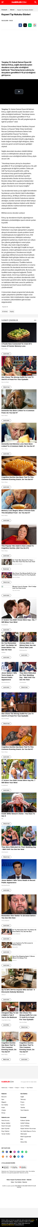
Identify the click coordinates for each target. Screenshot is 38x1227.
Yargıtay (12, 311)
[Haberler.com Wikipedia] (6, 1156)
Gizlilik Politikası (24, 1123)
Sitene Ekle (23, 1142)
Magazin (3, 1102)
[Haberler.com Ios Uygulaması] (5, 1167)
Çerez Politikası (24, 1126)
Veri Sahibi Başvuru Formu (28, 1131)
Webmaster (23, 1134)
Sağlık (22, 1096)
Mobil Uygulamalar (25, 1136)
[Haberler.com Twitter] (10, 1152)
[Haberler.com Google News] (2, 1152)
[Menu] (2, 2)
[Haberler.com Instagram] (14, 1152)
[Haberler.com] (7, 1082)
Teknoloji (23, 1099)
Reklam (11, 1087)
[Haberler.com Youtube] (10, 1156)
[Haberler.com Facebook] (6, 1152)
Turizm (22, 1105)
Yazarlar (22, 1107)
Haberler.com (5, 1117)
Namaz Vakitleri (5, 1123)
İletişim (17, 1087)
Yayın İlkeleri (30, 1087)
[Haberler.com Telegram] (18, 1156)
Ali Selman (5, 311)
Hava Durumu (5, 1120)
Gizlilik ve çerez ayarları (8, 1186)
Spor (2, 1099)
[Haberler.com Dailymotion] (22, 1156)
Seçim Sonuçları (6, 1126)
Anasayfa (4, 9)
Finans (22, 1102)
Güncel (12, 9)
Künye (22, 1087)
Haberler (4, 1093)
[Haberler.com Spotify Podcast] (26, 1152)
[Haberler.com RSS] (2, 1156)
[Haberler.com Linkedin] (18, 1152)
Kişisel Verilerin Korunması (28, 1128)
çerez (32, 1220)
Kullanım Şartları (25, 1120)
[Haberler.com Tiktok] (14, 1156)
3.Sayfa (3, 1110)
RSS (21, 1139)
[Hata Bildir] (18, 1186)
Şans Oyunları (5, 1128)
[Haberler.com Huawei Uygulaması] (23, 1167)
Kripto (3, 1107)
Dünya (3, 1113)
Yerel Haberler (24, 1110)
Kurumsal (23, 1117)
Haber (12, 1182)
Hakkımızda (4, 1087)
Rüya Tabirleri (5, 1131)
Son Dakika (4, 1105)
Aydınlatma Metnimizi (7, 1225)
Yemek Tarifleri (5, 1134)
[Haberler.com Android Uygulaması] (14, 1167)
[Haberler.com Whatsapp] (22, 1152)
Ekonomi (3, 1096)
